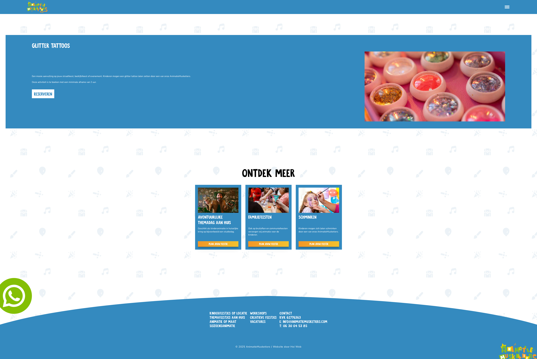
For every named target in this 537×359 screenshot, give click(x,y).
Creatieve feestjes (263, 317)
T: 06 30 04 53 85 (293, 325)
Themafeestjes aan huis (227, 317)
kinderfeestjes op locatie (228, 313)
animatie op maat (223, 321)
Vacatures (258, 321)
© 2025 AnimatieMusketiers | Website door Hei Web (268, 346)
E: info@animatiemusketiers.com (303, 321)
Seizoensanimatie (222, 325)
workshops (258, 313)
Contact (286, 313)
